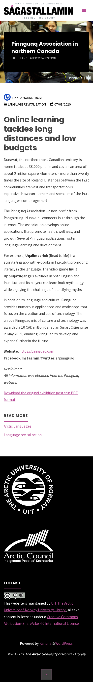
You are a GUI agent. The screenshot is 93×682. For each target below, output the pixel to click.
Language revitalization (38, 58)
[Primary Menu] (84, 10)
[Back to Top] (46, 674)
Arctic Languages (17, 426)
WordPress (64, 643)
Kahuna (45, 643)
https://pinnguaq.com (37, 351)
